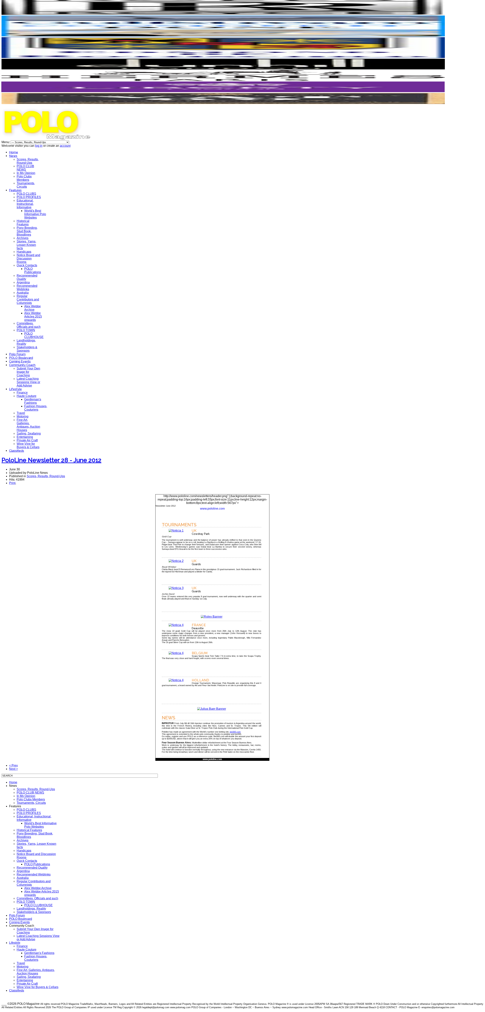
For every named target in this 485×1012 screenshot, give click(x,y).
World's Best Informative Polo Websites (35, 214)
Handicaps (24, 251)
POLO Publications (32, 270)
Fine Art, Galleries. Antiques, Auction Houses (28, 425)
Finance (22, 392)
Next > (13, 768)
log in (38, 145)
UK (194, 531)
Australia (23, 292)
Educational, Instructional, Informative (25, 204)
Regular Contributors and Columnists (28, 299)
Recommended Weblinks (27, 287)
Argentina (23, 282)
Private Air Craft (27, 440)
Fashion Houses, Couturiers (35, 408)
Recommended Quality (32, 867)
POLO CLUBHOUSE (34, 335)
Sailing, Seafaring (29, 433)
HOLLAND (200, 680)
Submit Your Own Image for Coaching (28, 372)
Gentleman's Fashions (32, 401)
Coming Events (20, 361)
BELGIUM (199, 653)
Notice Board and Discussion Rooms (28, 258)
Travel (21, 413)
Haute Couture (26, 396)
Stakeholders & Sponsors (27, 349)
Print (12, 483)
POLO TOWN (26, 330)
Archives (22, 238)
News (13, 156)
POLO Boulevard (21, 358)
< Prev (13, 765)
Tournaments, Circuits (26, 185)
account (65, 145)
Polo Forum (17, 354)
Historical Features (23, 222)
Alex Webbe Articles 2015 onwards (33, 316)
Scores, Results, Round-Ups (28, 161)
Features (15, 190)
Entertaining (25, 437)
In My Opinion (26, 173)
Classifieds (16, 451)
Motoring (22, 416)
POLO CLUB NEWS (25, 168)
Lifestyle (15, 389)
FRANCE (199, 625)
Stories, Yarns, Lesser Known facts (26, 245)
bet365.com (235, 732)
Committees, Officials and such (29, 325)
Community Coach (22, 365)
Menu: (6, 142)
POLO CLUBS (26, 193)
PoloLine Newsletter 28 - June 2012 (51, 460)
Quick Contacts (27, 265)
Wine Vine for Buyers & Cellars (28, 445)
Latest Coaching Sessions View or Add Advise (28, 382)
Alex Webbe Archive (32, 308)
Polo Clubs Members (24, 178)
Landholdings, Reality (31, 908)
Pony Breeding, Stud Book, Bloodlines (27, 231)
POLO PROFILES (29, 197)
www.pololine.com (212, 508)
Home (13, 152)
